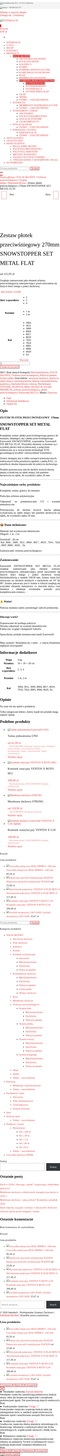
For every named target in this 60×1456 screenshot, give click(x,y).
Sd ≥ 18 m (24, 1135)
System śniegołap (28, 1054)
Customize (6, 1385)
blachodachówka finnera (26, 381)
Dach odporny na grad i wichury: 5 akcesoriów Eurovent (28, 1207)
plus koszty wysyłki (11, 291)
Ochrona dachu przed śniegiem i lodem (19, 1211)
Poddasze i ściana (15, 1124)
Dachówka (24, 966)
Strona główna (7, 177)
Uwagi (31, 1406)
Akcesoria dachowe (22, 939)
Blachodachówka (17, 183)
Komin (16, 950)
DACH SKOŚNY (26, 177)
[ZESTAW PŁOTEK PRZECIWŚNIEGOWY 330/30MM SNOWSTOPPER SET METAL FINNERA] (4, 195)
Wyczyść (24, 360)
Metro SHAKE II (33, 386)
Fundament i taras (15, 1093)
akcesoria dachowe (38, 378)
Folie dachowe (20, 943)
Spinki (16, 1074)
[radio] (28, 297)
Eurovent (52, 392)
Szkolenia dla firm (9, 1315)
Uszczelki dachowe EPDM (19, 1155)
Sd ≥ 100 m (25, 1131)
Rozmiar (9, 313)
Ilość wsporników (9, 300)
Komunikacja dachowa (24, 973)
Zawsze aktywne (34, 1391)
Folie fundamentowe (23, 1101)
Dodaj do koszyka (9, 367)
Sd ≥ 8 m (23, 1147)
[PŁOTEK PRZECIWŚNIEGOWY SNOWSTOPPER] (55, 195)
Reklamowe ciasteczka (14, 1436)
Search (53, 1304)
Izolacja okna (39, 746)
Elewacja (28, 746)
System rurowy (26, 1039)
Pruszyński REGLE (29, 392)
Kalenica (17, 946)
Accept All (31, 1385)
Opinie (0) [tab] (11, 403)
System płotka (7, 378)
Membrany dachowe (33, 812)
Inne (8, 1112)
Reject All (18, 1385)
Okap (15, 1070)
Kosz (15, 997)
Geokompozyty (20, 1104)
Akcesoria (24, 958)
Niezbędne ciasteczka (14, 1391)
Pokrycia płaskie (48, 375)
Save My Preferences (23, 1451)
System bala (25, 1008)
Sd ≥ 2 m (23, 1139)
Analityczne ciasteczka (14, 1421)
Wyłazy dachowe (27, 993)
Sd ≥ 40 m (24, 1143)
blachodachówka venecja (23, 384)
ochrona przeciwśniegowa (26, 389)
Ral (10, 340)
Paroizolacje (19, 1128)
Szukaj (35, 168)
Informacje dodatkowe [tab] (17, 401)
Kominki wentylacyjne (24, 954)
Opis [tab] (8, 398)
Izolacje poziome (21, 1108)
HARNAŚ (17, 386)
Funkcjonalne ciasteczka (15, 1406)
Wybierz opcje (15, 757)
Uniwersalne (25, 989)
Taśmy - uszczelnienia (23, 749)
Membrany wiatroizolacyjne (27, 1085)
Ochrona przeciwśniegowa (25, 375)
